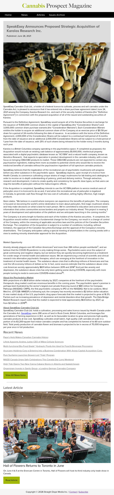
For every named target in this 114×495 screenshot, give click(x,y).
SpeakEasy (26, 313)
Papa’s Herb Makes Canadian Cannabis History (25, 337)
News (24, 14)
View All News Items (16, 375)
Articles (41, 14)
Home (8, 14)
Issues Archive (57, 14)
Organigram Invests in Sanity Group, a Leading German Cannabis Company (39, 368)
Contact (73, 492)
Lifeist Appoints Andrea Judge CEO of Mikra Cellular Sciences (33, 341)
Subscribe (83, 492)
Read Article (12, 480)
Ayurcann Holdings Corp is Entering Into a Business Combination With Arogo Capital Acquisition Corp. (52, 350)
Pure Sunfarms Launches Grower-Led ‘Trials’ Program (28, 355)
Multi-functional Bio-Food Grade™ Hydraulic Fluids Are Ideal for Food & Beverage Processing (48, 346)
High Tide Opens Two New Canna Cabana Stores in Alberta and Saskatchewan (41, 364)
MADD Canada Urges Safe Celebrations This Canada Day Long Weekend (38, 359)
